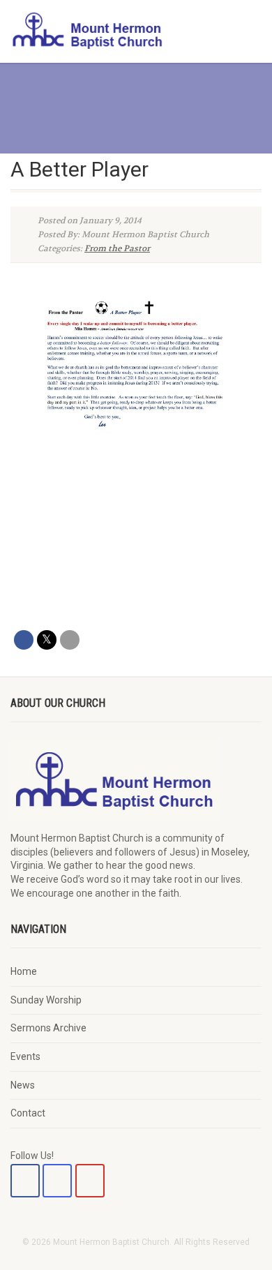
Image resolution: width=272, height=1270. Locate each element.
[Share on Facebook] (23, 640)
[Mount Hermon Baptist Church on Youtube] (90, 1180)
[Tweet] (46, 640)
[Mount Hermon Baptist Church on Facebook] (25, 1180)
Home (23, 971)
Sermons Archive (48, 1027)
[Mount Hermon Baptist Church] (90, 29)
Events (25, 1056)
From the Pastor (117, 248)
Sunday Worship (46, 1000)
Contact (27, 1113)
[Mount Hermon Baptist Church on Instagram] (57, 1180)
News (22, 1085)
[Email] (70, 640)
